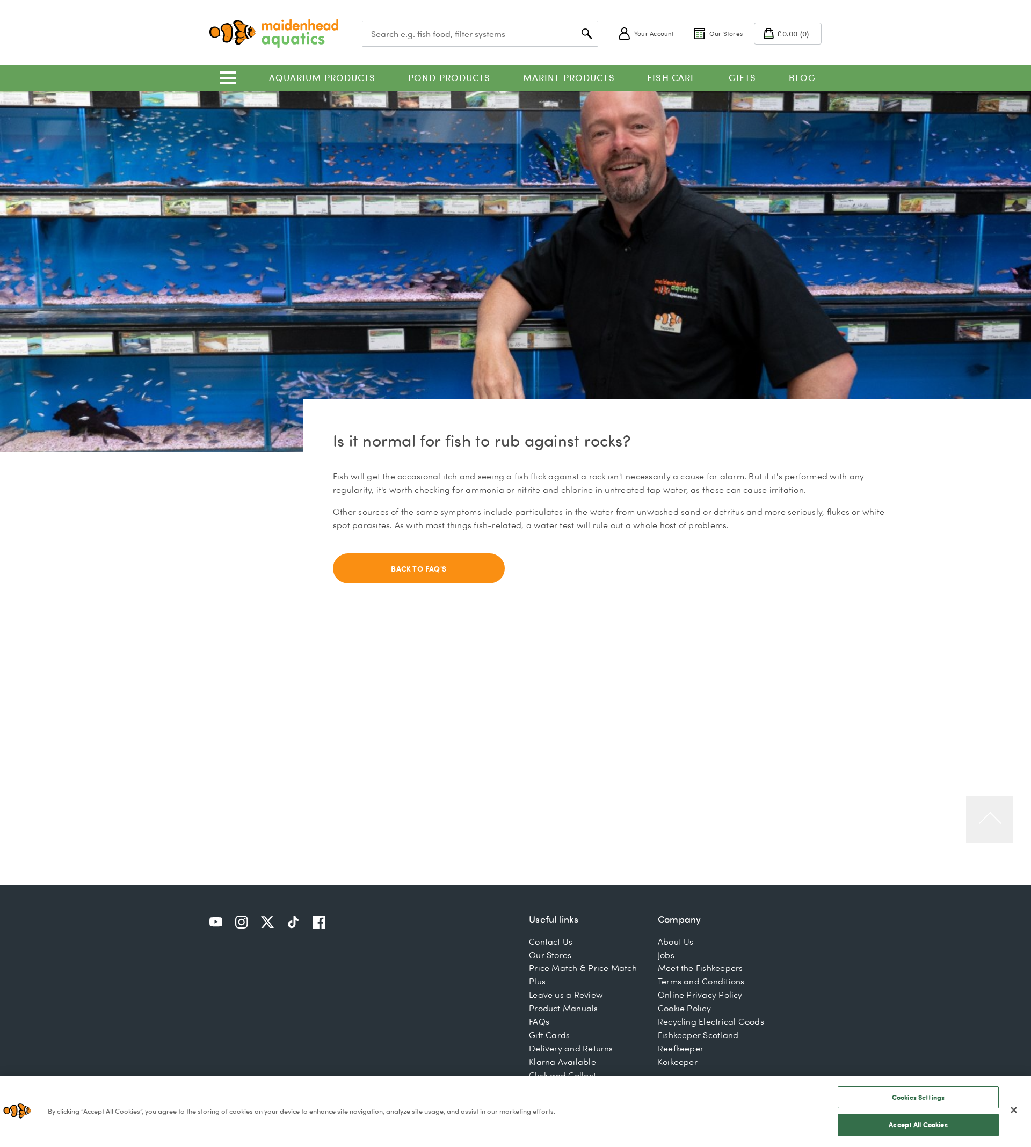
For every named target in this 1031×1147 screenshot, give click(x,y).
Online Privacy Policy (700, 994)
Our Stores (550, 954)
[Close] (1014, 1110)
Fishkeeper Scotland (698, 1034)
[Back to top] (989, 819)
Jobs (666, 954)
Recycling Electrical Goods (711, 1021)
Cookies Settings (918, 1097)
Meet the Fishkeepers (700, 967)
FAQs (539, 1021)
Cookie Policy (684, 1008)
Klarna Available (562, 1061)
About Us (676, 941)
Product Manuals (563, 1008)
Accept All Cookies (918, 1124)
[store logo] (273, 33)
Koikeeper (678, 1061)
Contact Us (550, 941)
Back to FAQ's (418, 569)
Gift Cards (549, 1034)
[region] (515, 1111)
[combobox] (480, 34)
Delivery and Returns (571, 1048)
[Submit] (587, 34)
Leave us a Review (566, 994)
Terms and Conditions (701, 981)
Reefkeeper (680, 1048)
